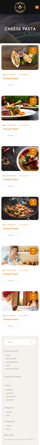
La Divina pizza (11, 74)
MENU (8, 355)
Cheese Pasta (10, 78)
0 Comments (25, 74)
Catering (9, 412)
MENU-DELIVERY (11, 359)
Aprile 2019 (9, 393)
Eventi (8, 415)
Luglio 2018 (9, 400)
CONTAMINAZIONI (12, 362)
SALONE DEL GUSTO (12, 369)
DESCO (8, 365)
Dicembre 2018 (10, 396)
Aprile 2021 (9, 390)
